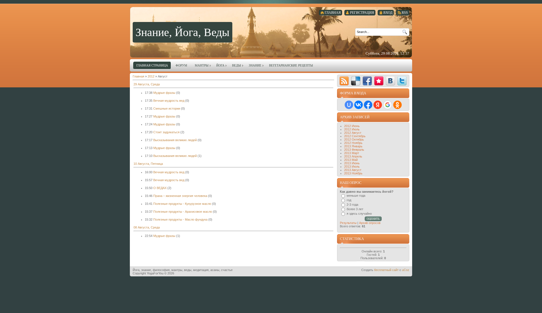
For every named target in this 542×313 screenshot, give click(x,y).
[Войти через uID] (349, 105)
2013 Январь (353, 146)
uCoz (405, 270)
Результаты (348, 223)
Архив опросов (370, 223)
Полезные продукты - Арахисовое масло (182, 211)
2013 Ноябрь (353, 173)
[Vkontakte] (390, 80)
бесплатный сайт (386, 270)
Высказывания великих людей (175, 140)
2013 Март (351, 153)
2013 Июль (352, 166)
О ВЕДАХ (160, 188)
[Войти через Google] (387, 104)
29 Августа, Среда (147, 84)
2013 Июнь (352, 163)
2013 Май (351, 159)
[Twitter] (401, 80)
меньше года (356, 195)
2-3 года (352, 204)
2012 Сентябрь (355, 136)
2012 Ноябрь (353, 143)
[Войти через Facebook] (368, 105)
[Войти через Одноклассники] (397, 105)
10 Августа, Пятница (148, 163)
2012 (151, 76)
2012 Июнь (352, 126)
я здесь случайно (359, 213)
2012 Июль (352, 129)
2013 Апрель (353, 156)
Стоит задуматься (166, 132)
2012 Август (352, 132)
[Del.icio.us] (355, 80)
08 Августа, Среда (147, 227)
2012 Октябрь (354, 139)
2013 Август (352, 170)
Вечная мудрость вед (168, 100)
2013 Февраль (354, 149)
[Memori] (378, 80)
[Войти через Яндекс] (377, 105)
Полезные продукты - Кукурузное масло (182, 203)
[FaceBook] (367, 80)
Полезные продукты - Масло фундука (180, 219)
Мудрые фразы (164, 92)
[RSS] (344, 80)
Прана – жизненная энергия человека (180, 195)
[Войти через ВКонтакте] (358, 105)
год (349, 200)
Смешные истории (166, 108)
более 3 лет (355, 209)
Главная (138, 76)
